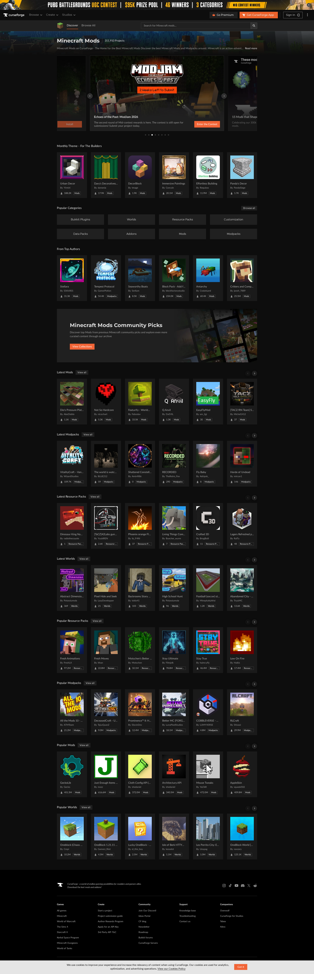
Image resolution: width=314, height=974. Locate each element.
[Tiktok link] (230, 886)
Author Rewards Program (110, 921)
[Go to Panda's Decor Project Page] (242, 175)
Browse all (249, 208)
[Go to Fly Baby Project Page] (208, 464)
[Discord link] (243, 886)
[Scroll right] (254, 373)
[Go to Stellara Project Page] (72, 278)
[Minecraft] (60, 25)
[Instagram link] (224, 886)
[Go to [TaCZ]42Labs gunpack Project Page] (106, 526)
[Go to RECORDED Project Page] (174, 464)
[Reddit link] (255, 886)
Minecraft (62, 916)
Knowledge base (187, 911)
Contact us (184, 921)
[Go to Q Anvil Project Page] (174, 401)
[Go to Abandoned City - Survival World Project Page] (242, 588)
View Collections (82, 346)
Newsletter (144, 927)
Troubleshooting (187, 916)
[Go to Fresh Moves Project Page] (106, 650)
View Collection (198, 124)
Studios (67, 14)
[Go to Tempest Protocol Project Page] (106, 278)
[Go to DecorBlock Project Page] (140, 175)
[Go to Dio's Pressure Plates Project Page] (72, 401)
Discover (72, 25)
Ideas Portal (144, 916)
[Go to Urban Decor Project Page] (72, 175)
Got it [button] (240, 967)
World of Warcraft (66, 921)
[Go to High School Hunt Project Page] (174, 588)
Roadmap (143, 932)
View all (82, 372)
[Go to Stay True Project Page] (208, 650)
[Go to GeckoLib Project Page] (72, 774)
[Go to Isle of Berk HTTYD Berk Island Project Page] (174, 836)
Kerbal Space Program (68, 938)
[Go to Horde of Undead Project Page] (242, 464)
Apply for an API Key (108, 927)
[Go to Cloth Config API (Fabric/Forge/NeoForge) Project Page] (140, 774)
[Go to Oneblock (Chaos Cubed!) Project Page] (72, 836)
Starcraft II (62, 932)
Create (50, 14)
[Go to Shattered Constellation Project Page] (140, 464)
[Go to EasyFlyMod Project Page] (208, 401)
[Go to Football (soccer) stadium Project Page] (208, 588)
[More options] (307, 15)
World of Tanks (64, 948)
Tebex (223, 921)
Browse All (88, 25)
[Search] (254, 25)
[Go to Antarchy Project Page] (208, 278)
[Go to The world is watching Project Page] (106, 464)
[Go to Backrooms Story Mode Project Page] (140, 588)
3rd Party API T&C (107, 932)
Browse (34, 14)
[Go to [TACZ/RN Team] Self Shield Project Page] (242, 401)
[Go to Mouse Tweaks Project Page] (208, 774)
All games (61, 911)
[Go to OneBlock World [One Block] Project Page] (242, 836)
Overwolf (224, 911)
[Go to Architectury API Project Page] (174, 774)
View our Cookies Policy (171, 968)
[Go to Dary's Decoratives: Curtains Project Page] (106, 175)
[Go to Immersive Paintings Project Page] (174, 175)
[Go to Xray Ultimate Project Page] (174, 650)
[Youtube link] (236, 886)
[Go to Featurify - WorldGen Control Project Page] (140, 401)
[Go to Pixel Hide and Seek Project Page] (106, 588)
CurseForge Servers (148, 943)
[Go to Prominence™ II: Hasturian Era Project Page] (140, 712)
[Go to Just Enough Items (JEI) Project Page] (106, 774)
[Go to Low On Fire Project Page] (242, 650)
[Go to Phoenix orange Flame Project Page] (140, 526)
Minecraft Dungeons (67, 943)
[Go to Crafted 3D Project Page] (208, 526)
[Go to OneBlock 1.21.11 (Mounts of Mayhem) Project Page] (106, 836)
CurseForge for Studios (231, 916)
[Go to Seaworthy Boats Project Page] (140, 278)
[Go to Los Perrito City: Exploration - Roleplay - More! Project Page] (208, 836)
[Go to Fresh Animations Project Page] (72, 650)
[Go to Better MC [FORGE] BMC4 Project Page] (174, 712)
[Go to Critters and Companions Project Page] (242, 278)
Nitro (222, 927)
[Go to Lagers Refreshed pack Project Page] (242, 526)
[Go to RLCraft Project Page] (242, 712)
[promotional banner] (157, 5)
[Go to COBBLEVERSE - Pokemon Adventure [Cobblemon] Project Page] (208, 712)
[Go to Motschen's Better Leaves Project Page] (140, 650)
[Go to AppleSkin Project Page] (242, 774)
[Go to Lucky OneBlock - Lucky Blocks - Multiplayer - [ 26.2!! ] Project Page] (140, 836)
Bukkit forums (146, 938)
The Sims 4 (62, 927)
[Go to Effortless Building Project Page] (208, 175)
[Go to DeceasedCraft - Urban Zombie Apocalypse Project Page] (106, 712)
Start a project (105, 911)
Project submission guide (110, 916)
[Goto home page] (14, 15)
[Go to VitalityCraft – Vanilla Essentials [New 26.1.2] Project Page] (72, 464)
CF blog (142, 921)
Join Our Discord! (147, 911)
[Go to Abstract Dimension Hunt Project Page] (72, 588)
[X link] (249, 886)
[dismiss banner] (309, 5)
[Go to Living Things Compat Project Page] (174, 526)
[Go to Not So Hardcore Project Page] (106, 401)
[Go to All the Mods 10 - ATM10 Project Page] (72, 712)
